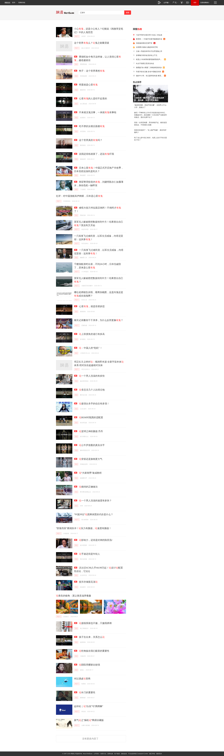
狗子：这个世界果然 (91, 70)
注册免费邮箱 (204, 2)
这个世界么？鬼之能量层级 (91, 42)
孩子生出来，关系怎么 (91, 637)
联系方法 (103, 753)
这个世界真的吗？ (90, 140)
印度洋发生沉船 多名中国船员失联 (148, 71)
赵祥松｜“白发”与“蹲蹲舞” (88, 706)
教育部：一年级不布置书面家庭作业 (149, 39)
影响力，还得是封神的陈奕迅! (95, 540)
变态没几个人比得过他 (92, 389)
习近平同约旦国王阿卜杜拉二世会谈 (149, 35)
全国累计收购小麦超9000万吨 (147, 47)
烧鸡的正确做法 (88, 486)
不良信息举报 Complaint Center (138, 753)
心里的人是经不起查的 (92, 98)
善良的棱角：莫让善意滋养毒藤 (73, 595)
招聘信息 (110, 753)
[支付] (182, 2)
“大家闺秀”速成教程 (90, 472)
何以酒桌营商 (82, 678)
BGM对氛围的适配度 (91, 417)
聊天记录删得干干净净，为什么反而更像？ (98, 320)
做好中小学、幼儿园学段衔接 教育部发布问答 (150, 76)
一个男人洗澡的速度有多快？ (95, 500)
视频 (76, 64)
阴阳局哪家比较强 (89, 664)
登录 (195, 2)
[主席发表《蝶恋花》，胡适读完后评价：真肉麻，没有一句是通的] (150, 93)
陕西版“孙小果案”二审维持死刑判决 (149, 67)
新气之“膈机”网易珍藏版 (89, 720)
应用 (13, 2)
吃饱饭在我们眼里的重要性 (94, 650)
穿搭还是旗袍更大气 (90, 458)
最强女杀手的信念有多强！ (94, 403)
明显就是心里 (88, 84)
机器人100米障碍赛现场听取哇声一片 (149, 59)
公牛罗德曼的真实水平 (92, 445)
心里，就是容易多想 (91, 306)
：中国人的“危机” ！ (90, 347)
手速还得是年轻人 (89, 553)
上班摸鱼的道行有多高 (92, 334)
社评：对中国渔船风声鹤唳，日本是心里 (79, 195)
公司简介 (96, 753)
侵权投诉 (159, 753)
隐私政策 (124, 753)
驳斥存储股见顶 (88, 581)
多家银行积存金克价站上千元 (146, 55)
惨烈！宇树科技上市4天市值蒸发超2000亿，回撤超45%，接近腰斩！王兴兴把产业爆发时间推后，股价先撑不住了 (150, 115)
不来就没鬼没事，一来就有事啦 (97, 112)
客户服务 (117, 753)
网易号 (77, 36)
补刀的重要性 (87, 692)
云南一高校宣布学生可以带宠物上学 (149, 51)
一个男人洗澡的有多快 (92, 375)
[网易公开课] (167, 2)
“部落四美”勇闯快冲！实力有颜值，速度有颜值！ (83, 528)
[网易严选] (175, 2)
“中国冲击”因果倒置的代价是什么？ (93, 514)
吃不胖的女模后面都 (91, 126)
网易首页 (7, 2)
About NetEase (87, 753)
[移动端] (159, 2)
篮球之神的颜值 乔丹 (91, 431)
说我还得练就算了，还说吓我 (96, 153)
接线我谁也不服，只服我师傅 (95, 623)
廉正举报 (152, 753)
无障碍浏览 (21, 2)
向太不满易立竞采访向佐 (145, 63)
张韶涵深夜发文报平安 (144, 43)
